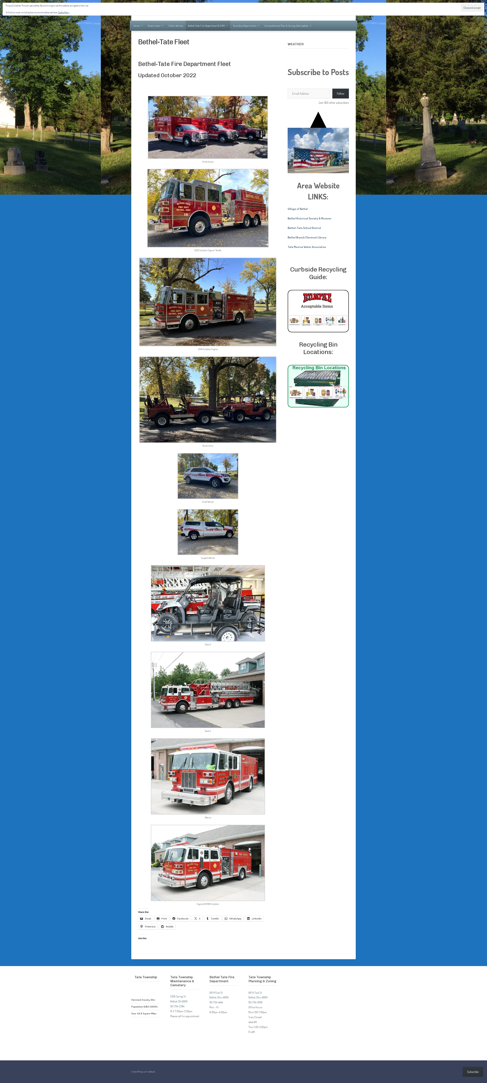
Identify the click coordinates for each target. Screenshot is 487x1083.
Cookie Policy (63, 12)
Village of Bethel (298, 208)
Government (154, 25)
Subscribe (473, 1072)
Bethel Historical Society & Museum (309, 218)
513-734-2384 (177, 1006)
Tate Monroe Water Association (307, 247)
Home (137, 25)
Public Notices (176, 25)
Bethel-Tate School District (304, 227)
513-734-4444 (216, 1002)
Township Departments (244, 25)
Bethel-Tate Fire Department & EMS (206, 25)
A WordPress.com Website (143, 1071)
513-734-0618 (255, 1002)
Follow (340, 93)
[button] (208, 130)
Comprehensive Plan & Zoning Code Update (286, 25)
